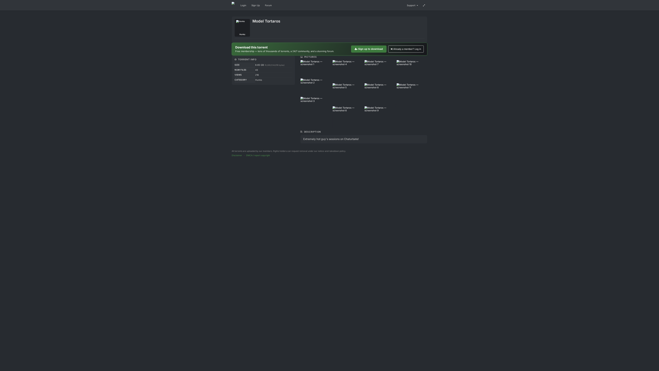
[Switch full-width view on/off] (424, 5)
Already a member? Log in (407, 49)
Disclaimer (237, 155)
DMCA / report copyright (258, 155)
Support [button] (411, 5)
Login (243, 5)
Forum (268, 5)
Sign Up (255, 5)
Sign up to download (370, 48)
